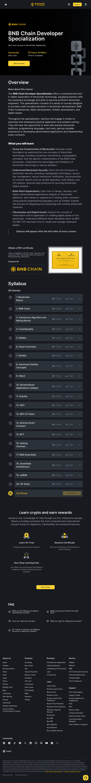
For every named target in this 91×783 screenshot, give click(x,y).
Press (5, 675)
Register (77, 4)
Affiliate (71, 662)
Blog (4, 690)
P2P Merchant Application (56, 662)
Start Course (45, 587)
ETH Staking (29, 690)
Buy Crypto (29, 665)
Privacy (5, 684)
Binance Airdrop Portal (77, 716)
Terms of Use (49, 771)
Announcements (8, 669)
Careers (5, 665)
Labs (48, 672)
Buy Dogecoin (52, 724)
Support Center (74, 695)
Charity (27, 700)
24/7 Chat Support (75, 692)
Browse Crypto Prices (54, 689)
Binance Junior (30, 675)
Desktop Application (10, 706)
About (5, 662)
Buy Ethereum (52, 727)
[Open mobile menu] (85, 4)
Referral (72, 665)
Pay (26, 669)
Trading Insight (74, 678)
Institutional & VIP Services (56, 669)
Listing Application (53, 665)
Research (28, 696)
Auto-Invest (29, 687)
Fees (70, 704)
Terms (5, 681)
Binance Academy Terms (72, 771)
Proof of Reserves (75, 681)
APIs (70, 707)
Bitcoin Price (51, 692)
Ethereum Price (52, 695)
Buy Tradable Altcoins (55, 731)
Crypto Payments (31, 672)
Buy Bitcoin (51, 715)
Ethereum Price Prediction (56, 707)
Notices (5, 700)
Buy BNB (50, 718)
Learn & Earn (51, 686)
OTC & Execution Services (78, 672)
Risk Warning (7, 696)
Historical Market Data (77, 675)
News (5, 672)
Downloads (7, 703)
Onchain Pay (51, 675)
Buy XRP (50, 721)
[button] (85, 4)
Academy (28, 678)
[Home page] (38, 4)
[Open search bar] (68, 4)
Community (7, 693)
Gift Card (28, 681)
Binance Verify (74, 710)
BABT (27, 693)
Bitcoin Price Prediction (55, 704)
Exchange (28, 662)
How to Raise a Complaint (78, 724)
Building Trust (8, 687)
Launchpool (29, 684)
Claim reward (72, 493)
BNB (70, 669)
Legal (5, 678)
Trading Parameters (76, 713)
